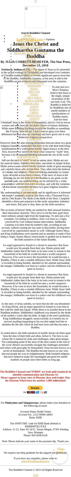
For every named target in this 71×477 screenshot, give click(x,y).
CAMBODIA (34, 139)
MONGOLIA (34, 115)
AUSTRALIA (34, 124)
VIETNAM (34, 145)
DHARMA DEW (31, 50)
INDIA (34, 94)
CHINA (34, 112)
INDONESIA (34, 151)
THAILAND (34, 136)
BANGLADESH (34, 100)
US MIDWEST (31, 165)
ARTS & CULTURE (31, 47)
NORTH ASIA (31, 103)
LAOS (34, 142)
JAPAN (34, 106)
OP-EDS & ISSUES (27, 41)
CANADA (31, 180)
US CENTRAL (31, 168)
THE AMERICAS (27, 160)
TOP (35, 475)
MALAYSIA (34, 154)
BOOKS (31, 68)
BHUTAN (34, 91)
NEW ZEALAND (34, 127)
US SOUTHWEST (31, 171)
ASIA (27, 77)
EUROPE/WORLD (27, 157)
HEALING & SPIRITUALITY (31, 53)
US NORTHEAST (31, 177)
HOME (28, 35)
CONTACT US (27, 195)
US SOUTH (30, 163)
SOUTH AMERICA (31, 183)
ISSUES (30, 59)
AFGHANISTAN (34, 83)
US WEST (31, 174)
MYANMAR (34, 133)
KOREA (34, 109)
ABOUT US (27, 38)
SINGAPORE (34, 148)
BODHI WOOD (31, 74)
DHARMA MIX (31, 71)
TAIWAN (34, 118)
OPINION (30, 56)
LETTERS (27, 186)
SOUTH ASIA (31, 80)
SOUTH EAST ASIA (31, 130)
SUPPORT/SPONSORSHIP (28, 191)
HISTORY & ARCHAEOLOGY (31, 44)
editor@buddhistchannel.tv (35, 461)
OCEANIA (31, 121)
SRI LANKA (34, 97)
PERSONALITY (31, 62)
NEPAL (34, 89)
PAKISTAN (34, 86)
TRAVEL (31, 65)
